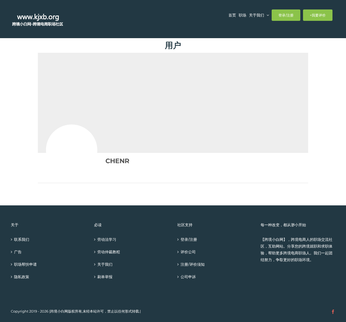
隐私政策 (21, 276)
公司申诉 (188, 276)
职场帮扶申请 (25, 264)
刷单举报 (104, 276)
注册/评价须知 (193, 264)
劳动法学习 (106, 239)
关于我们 (104, 264)
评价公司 (188, 251)
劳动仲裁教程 (108, 251)
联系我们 (21, 239)
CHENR (117, 161)
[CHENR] (71, 150)
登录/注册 (189, 239)
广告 (18, 251)
